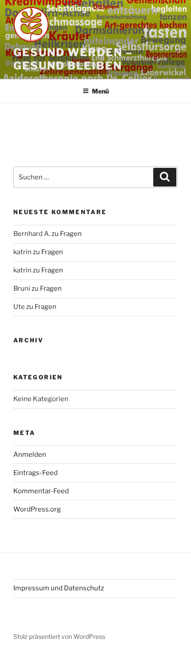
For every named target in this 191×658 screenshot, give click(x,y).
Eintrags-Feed (35, 473)
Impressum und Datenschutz (58, 588)
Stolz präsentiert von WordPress (59, 636)
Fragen (71, 234)
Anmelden (29, 455)
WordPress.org (37, 509)
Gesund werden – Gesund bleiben (73, 59)
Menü (100, 91)
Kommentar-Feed (41, 491)
